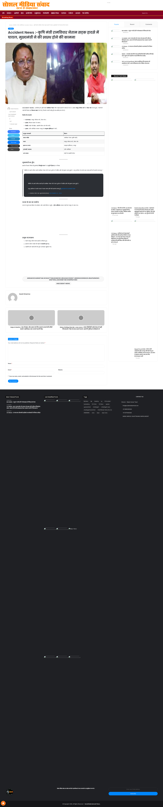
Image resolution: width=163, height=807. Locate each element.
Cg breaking (86, 404)
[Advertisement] (63, 220)
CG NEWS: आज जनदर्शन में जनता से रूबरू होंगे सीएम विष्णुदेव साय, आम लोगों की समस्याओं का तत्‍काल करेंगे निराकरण (137, 40)
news (93, 412)
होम (3, 13)
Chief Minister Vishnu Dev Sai (105, 410)
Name (10, 363)
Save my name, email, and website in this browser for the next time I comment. (30, 376)
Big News (86, 401)
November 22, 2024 (55, 193)
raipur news (104, 412)
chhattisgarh (96, 407)
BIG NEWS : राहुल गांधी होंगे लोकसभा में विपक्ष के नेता (136, 31)
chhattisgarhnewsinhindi (89, 410)
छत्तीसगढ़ (22, 25)
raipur (98, 412)
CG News (101, 404)
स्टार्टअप (63, 13)
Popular (116, 24)
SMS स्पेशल (55, 13)
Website (60, 369)
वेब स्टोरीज (86, 13)
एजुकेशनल (38, 13)
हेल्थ (22, 13)
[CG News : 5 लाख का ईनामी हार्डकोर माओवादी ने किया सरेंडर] (116, 49)
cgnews (107, 404)
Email (10, 369)
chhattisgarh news (105, 407)
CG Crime (94, 404)
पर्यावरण (71, 13)
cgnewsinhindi (87, 407)
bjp (91, 401)
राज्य (18, 25)
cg (101, 401)
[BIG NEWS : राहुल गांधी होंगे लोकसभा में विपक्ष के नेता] (116, 33)
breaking (96, 401)
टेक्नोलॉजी (46, 13)
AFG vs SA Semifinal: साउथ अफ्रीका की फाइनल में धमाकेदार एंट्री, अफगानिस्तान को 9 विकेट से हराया (136, 62)
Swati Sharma (14, 108)
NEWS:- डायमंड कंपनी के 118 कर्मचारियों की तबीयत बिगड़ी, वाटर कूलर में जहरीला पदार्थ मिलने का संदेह (138, 55)
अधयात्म (77, 13)
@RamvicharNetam (68, 188)
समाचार (9, 13)
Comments (149, 24)
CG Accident (108, 401)
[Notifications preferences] (3, 803)
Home (10, 25)
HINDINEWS (86, 412)
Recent (132, 24)
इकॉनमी (16, 13)
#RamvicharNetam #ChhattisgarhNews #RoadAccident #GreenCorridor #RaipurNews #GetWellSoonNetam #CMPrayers (63, 279)
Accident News (63, 283)
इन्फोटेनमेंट (29, 13)
